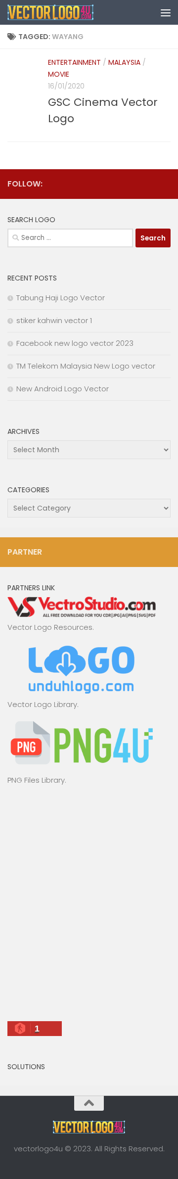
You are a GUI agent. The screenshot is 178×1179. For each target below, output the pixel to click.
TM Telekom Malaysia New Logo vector (85, 366)
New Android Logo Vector (62, 388)
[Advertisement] (89, 907)
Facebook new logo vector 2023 (75, 343)
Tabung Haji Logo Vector (60, 297)
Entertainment (74, 62)
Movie (58, 74)
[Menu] (165, 12)
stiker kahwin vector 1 (54, 320)
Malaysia (124, 62)
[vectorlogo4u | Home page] (65, 12)
